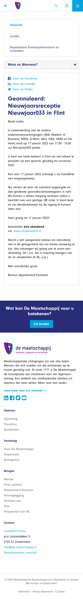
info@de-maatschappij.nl (20, 547)
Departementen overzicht (20, 552)
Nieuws (9, 479)
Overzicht (16, 25)
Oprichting (10, 419)
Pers (7, 506)
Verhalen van (12, 501)
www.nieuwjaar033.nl (27, 231)
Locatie (14, 36)
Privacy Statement (43, 591)
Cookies (60, 591)
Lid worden (41, 324)
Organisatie (11, 454)
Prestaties (10, 424)
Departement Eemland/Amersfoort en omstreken (34, 49)
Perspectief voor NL (17, 511)
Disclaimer (24, 591)
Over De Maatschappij (19, 449)
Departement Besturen (18, 490)
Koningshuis (11, 460)
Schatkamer (11, 429)
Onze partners (13, 484)
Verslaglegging (14, 495)
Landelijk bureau (15, 531)
